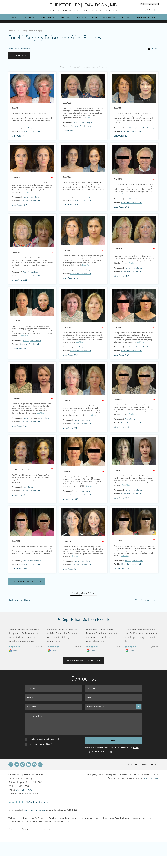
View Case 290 (19, 348)
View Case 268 (121, 206)
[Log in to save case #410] (154, 327)
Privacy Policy (150, 764)
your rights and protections (34, 810)
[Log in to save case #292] (52, 541)
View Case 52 (120, 135)
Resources (109, 17)
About (15, 17)
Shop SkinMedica (146, 17)
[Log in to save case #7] (52, 108)
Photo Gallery (21, 30)
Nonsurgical (48, 17)
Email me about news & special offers (45, 739)
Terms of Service (101, 751)
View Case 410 (121, 354)
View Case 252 (19, 205)
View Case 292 (19, 568)
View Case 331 (70, 569)
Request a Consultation (26, 581)
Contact (126, 17)
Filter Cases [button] (19, 55)
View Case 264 (19, 280)
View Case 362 (70, 354)
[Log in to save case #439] (154, 540)
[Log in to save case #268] (154, 179)
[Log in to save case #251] (52, 469)
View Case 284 (121, 276)
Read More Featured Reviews (83, 660)
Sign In (153, 48)
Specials (81, 17)
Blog (94, 17)
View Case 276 (70, 277)
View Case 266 (70, 204)
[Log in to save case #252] (52, 177)
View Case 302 (70, 428)
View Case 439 (121, 568)
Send (113, 740)
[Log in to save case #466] (52, 398)
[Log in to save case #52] (154, 108)
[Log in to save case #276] (103, 250)
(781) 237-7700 (24, 789)
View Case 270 (70, 130)
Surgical (30, 17)
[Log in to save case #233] (154, 399)
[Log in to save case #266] (103, 177)
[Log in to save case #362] (103, 327)
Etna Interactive (151, 778)
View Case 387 (70, 499)
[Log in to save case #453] (154, 470)
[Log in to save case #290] (52, 320)
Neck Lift (77, 123)
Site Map (132, 764)
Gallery (66, 17)
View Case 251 (19, 495)
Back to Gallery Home (19, 48)
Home (11, 30)
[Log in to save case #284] (154, 248)
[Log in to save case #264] (52, 252)
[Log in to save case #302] (103, 400)
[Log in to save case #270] (103, 102)
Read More (35, 123)
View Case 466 (19, 425)
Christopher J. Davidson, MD (29, 131)
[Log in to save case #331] (103, 541)
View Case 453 (121, 498)
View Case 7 (18, 135)
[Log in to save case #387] (103, 471)
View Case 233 (121, 427)
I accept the (34, 744)
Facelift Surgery (28, 128)
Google (15, 650)
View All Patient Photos (147, 599)
